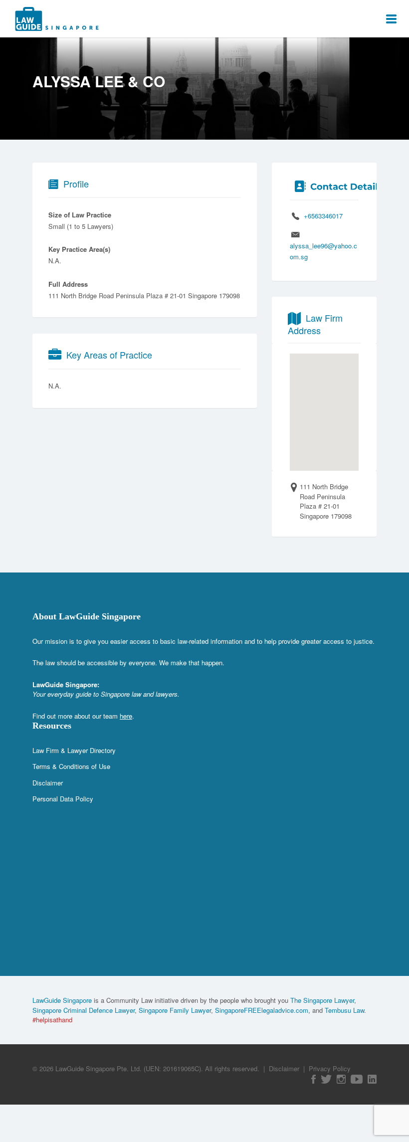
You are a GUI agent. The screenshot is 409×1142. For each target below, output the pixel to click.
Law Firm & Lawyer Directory (74, 750)
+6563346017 (323, 215)
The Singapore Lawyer (322, 1000)
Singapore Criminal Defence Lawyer (83, 1010)
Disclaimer (47, 782)
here (126, 716)
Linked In (372, 1079)
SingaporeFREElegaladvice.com (261, 1010)
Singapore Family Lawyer (175, 1010)
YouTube (357, 1079)
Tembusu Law (344, 1010)
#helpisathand (52, 1019)
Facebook (313, 1079)
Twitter (326, 1079)
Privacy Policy (330, 1068)
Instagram (341, 1079)
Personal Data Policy (62, 798)
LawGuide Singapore (62, 1000)
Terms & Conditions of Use (71, 766)
